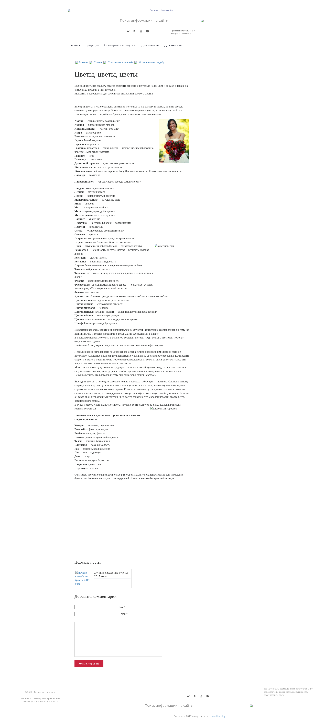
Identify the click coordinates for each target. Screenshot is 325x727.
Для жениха (173, 45)
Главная (154, 10)
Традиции (92, 45)
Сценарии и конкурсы (120, 45)
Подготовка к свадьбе (120, 62)
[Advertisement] (123, 521)
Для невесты (150, 45)
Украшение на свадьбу (152, 62)
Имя (120, 607)
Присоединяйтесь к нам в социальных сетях (183, 32)
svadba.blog (218, 716)
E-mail (122, 613)
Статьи (98, 62)
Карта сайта (167, 10)
